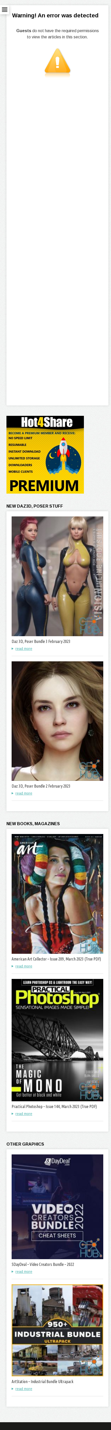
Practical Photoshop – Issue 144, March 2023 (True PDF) (54, 1106)
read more (23, 649)
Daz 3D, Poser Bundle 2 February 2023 (41, 786)
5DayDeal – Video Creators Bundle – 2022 (43, 1264)
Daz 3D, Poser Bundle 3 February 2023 (41, 641)
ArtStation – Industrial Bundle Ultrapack (42, 1381)
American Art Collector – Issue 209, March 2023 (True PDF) (56, 959)
